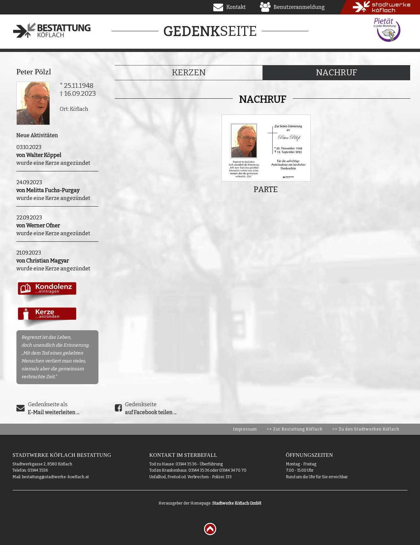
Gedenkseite (151, 408)
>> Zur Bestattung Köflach (295, 429)
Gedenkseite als (53, 408)
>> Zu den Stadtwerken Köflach (365, 429)
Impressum (245, 429)
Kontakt (236, 7)
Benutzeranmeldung (299, 7)
